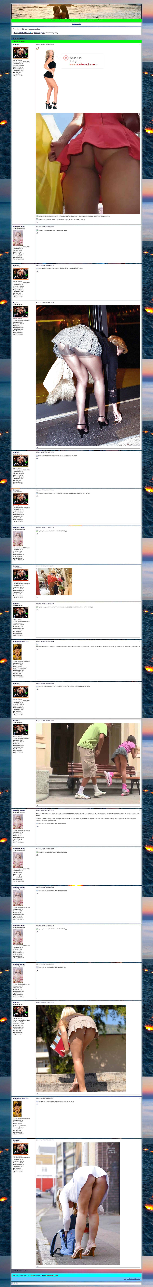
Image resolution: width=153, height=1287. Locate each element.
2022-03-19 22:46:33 (48, 720)
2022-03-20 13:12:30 (48, 1002)
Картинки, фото (39, 33)
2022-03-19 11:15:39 (48, 566)
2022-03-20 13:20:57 (48, 1098)
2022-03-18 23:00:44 (48, 265)
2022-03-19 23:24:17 (48, 925)
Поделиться (39, 44)
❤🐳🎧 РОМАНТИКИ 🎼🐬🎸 (23, 33)
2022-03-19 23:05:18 (48, 810)
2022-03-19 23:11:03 (48, 848)
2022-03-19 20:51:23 (48, 683)
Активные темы (76, 24)
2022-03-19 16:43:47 (48, 603)
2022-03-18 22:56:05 (48, 226)
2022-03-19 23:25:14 (48, 964)
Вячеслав (16, 44)
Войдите (24, 29)
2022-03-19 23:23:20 (48, 887)
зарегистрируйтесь (34, 29)
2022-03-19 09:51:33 (48, 527)
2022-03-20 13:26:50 (48, 1140)
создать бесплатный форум (132, 1279)
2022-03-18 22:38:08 (48, 44)
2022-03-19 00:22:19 (48, 302)
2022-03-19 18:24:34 (48, 641)
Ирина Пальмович (19, 227)
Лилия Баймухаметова (20, 641)
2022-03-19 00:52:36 (48, 490)
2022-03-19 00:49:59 (48, 452)
